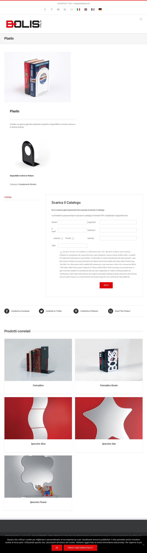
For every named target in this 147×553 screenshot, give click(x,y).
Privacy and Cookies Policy (80, 548)
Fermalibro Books (109, 385)
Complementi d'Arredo (27, 184)
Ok (57, 548)
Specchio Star (109, 443)
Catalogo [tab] (7, 197)
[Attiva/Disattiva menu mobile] (141, 19)
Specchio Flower (38, 502)
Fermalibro (38, 385)
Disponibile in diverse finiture (22, 176)
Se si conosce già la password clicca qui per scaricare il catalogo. (78, 210)
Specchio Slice (38, 443)
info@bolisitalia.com (82, 4)
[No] (143, 544)
